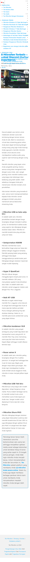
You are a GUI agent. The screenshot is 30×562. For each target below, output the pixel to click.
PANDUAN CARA (7, 52)
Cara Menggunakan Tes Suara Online (14, 63)
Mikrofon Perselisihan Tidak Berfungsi (14, 33)
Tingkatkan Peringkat (18, 554)
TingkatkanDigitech (10, 551)
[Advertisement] (15, 112)
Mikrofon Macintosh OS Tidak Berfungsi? (15, 24)
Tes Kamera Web (8, 9)
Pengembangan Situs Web (13, 549)
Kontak (22, 538)
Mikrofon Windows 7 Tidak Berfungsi (14, 29)
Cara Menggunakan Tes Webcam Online (15, 59)
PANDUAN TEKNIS (7, 20)
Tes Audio (6, 14)
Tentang (16, 538)
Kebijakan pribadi (14, 541)
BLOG (4, 67)
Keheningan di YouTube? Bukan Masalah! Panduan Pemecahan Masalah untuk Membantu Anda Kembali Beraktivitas (15, 37)
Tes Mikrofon (7, 7)
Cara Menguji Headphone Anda (12, 61)
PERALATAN (6, 5)
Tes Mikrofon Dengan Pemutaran (13, 16)
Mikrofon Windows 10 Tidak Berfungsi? (15, 22)
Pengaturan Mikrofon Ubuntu (12, 31)
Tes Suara (6, 11)
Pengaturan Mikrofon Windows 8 (13, 26)
